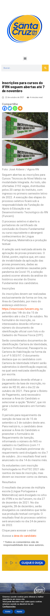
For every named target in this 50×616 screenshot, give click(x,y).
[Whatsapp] (15, 108)
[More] (20, 108)
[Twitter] (9, 108)
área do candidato (25, 535)
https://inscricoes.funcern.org (20, 308)
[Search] (45, 68)
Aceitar (7, 612)
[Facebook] (4, 108)
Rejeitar (19, 612)
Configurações (9, 606)
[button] (25, 58)
